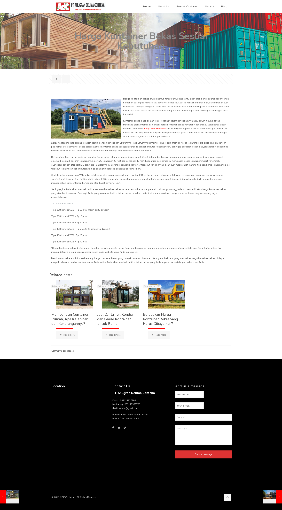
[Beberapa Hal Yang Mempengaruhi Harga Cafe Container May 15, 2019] (9, 496)
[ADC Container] (80, 6)
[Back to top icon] (227, 497)
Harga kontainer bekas (156, 128)
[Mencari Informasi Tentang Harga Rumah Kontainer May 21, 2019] (272, 496)
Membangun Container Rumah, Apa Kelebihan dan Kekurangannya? (69, 319)
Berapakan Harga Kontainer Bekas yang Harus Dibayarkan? (160, 319)
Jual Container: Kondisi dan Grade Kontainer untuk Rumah (115, 319)
